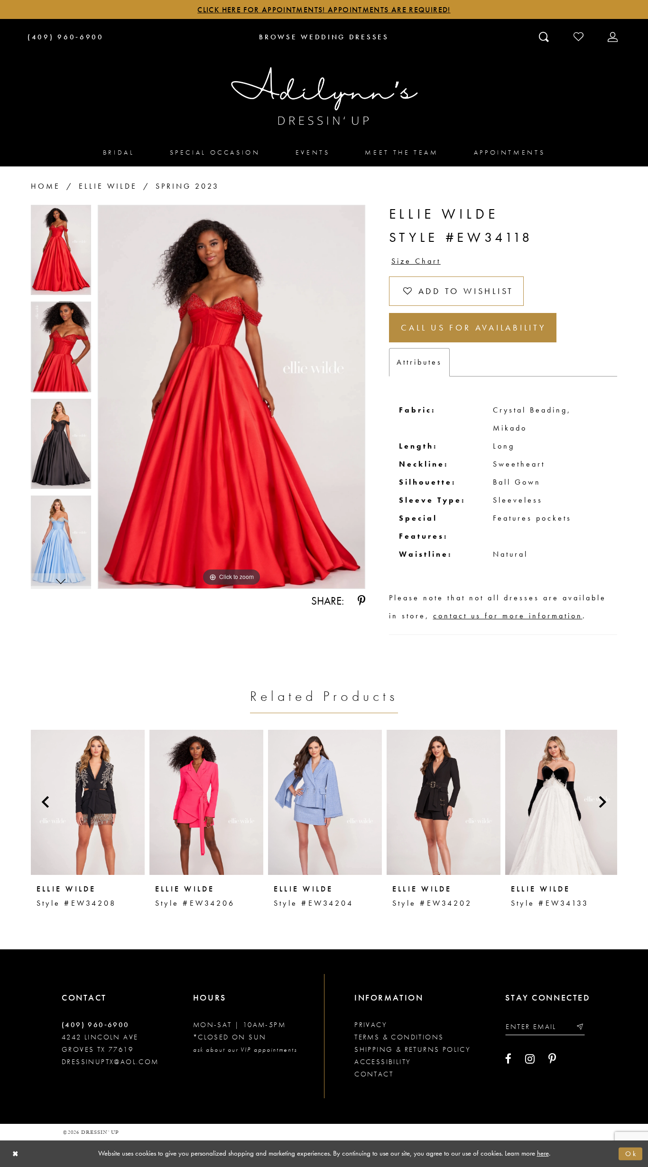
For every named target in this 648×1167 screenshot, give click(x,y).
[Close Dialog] (15, 1154)
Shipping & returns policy (412, 1049)
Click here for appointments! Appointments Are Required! (323, 10)
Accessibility (382, 1061)
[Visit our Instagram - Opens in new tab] (530, 1059)
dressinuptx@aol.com (110, 1061)
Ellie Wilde (108, 186)
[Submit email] (579, 1027)
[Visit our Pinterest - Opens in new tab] (552, 1059)
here (543, 1153)
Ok (631, 1153)
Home (45, 186)
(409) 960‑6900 (96, 1024)
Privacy (370, 1024)
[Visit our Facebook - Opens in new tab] (508, 1059)
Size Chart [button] (416, 261)
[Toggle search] (545, 36)
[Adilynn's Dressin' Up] (324, 96)
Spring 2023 (187, 186)
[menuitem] (118, 152)
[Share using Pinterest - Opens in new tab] (361, 601)
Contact (373, 1074)
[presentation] (88, 802)
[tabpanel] (61, 253)
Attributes (419, 362)
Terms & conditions (399, 1037)
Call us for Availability (473, 327)
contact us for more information (508, 616)
